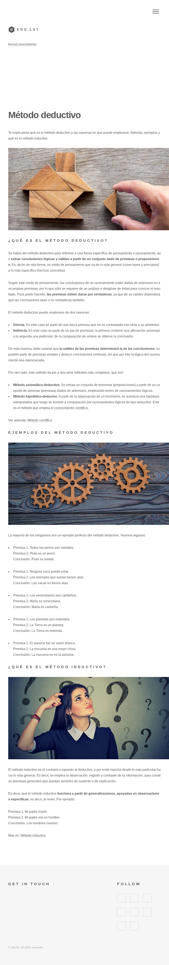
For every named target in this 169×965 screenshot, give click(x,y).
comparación (71, 336)
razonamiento (145, 253)
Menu (155, 11)
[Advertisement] (84, 78)
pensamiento (122, 253)
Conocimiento (26, 44)
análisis (94, 288)
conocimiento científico (71, 408)
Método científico (39, 420)
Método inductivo (33, 835)
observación (87, 396)
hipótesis (152, 396)
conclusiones (74, 283)
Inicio (12, 44)
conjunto (99, 259)
